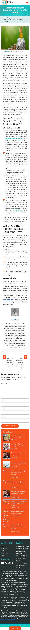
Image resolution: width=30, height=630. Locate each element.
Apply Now (15, 628)
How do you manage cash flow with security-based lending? (18, 503)
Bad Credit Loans (21, 551)
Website (3, 417)
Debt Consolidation (22, 558)
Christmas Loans (21, 561)
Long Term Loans (21, 556)
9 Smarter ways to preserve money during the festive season (18, 493)
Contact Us (4, 553)
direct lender (18, 210)
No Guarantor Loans (22, 546)
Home (3, 546)
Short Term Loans (21, 563)
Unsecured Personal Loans (22, 566)
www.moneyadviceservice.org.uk (8, 619)
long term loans (8, 300)
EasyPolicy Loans (14, 625)
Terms (3, 555)
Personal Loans (21, 553)
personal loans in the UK (13, 138)
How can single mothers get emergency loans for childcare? (18, 472)
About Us (4, 548)
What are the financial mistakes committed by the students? (18, 526)
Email (3, 409)
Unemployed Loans (22, 549)
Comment (4, 383)
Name (3, 401)
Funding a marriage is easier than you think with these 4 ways (18, 483)
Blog (2, 551)
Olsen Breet (7, 51)
